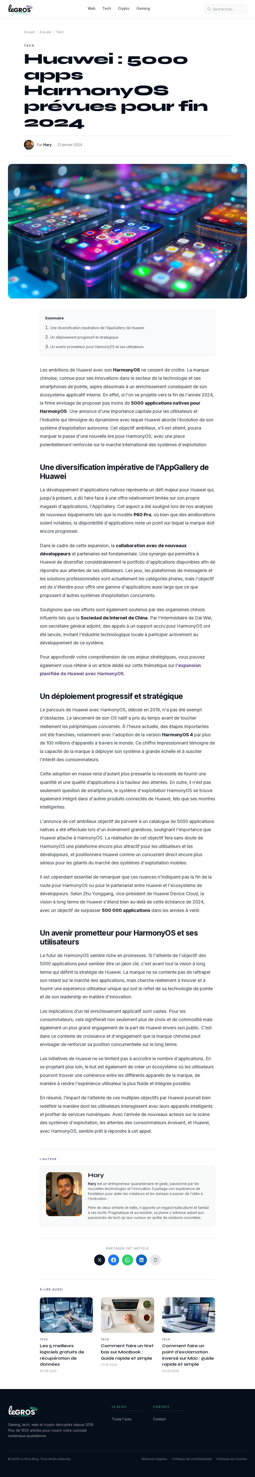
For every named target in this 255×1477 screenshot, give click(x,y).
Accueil (29, 32)
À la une (45, 32)
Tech (106, 8)
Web (91, 8)
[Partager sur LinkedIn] (141, 1260)
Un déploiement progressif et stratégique (84, 337)
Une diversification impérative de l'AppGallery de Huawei (97, 328)
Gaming (143, 8)
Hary (47, 145)
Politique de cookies (232, 1459)
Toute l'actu (121, 1419)
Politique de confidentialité (192, 1459)
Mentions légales (154, 1459)
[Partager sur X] (99, 1260)
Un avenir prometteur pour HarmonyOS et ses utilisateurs (97, 347)
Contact (159, 1419)
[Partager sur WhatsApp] (127, 1260)
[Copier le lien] (155, 1260)
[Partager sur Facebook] (113, 1260)
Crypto (123, 8)
